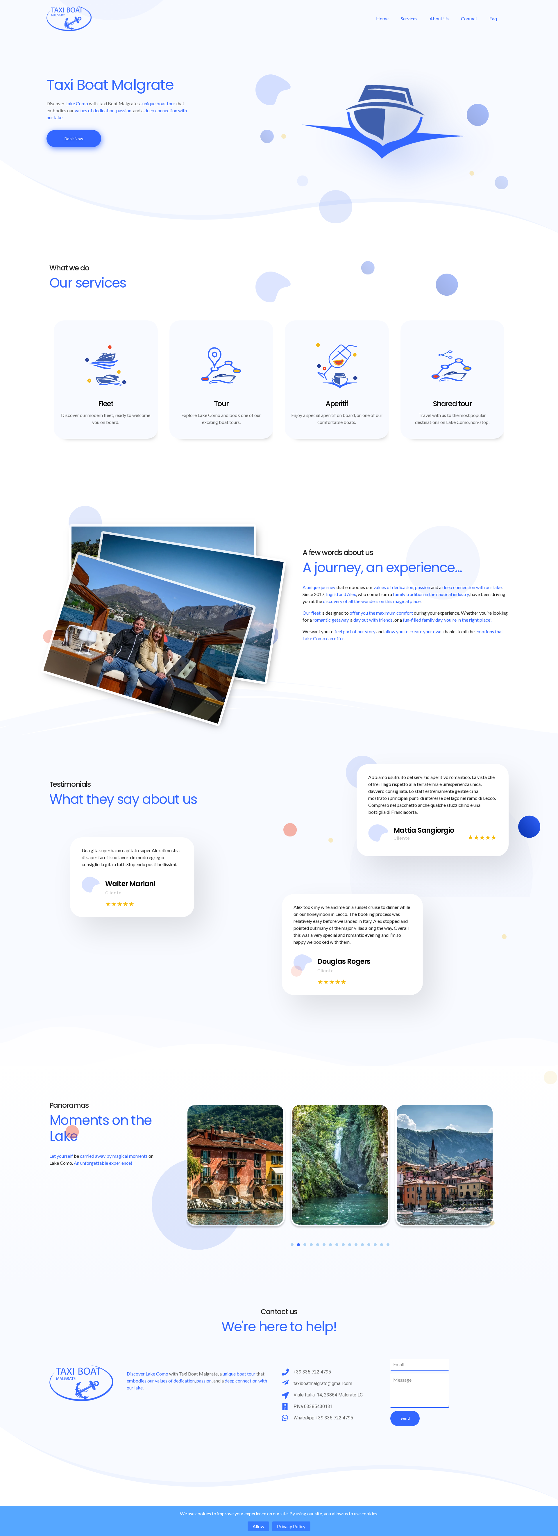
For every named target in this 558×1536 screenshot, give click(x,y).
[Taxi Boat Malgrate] (86, 18)
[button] (292, 1244)
